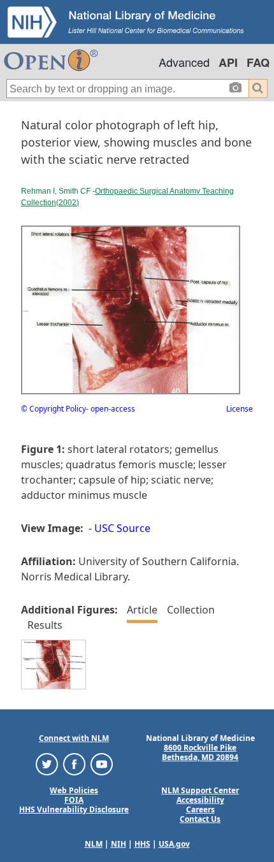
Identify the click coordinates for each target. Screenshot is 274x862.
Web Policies (74, 790)
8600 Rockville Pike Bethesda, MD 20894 (200, 752)
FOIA (73, 799)
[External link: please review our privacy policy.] (47, 763)
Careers (200, 809)
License (239, 408)
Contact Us (200, 819)
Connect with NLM (74, 738)
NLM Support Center (200, 790)
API (228, 62)
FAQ (258, 62)
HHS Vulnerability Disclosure (74, 809)
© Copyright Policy (53, 408)
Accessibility (200, 799)
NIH (118, 843)
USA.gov (174, 843)
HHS (142, 843)
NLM (94, 843)
